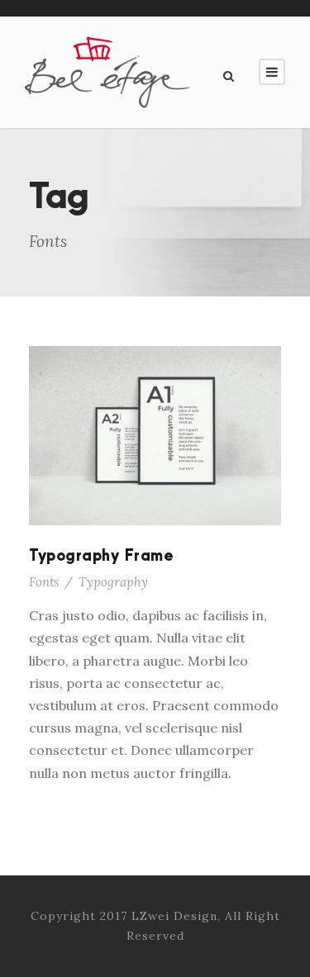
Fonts (44, 582)
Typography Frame (101, 556)
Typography (113, 582)
